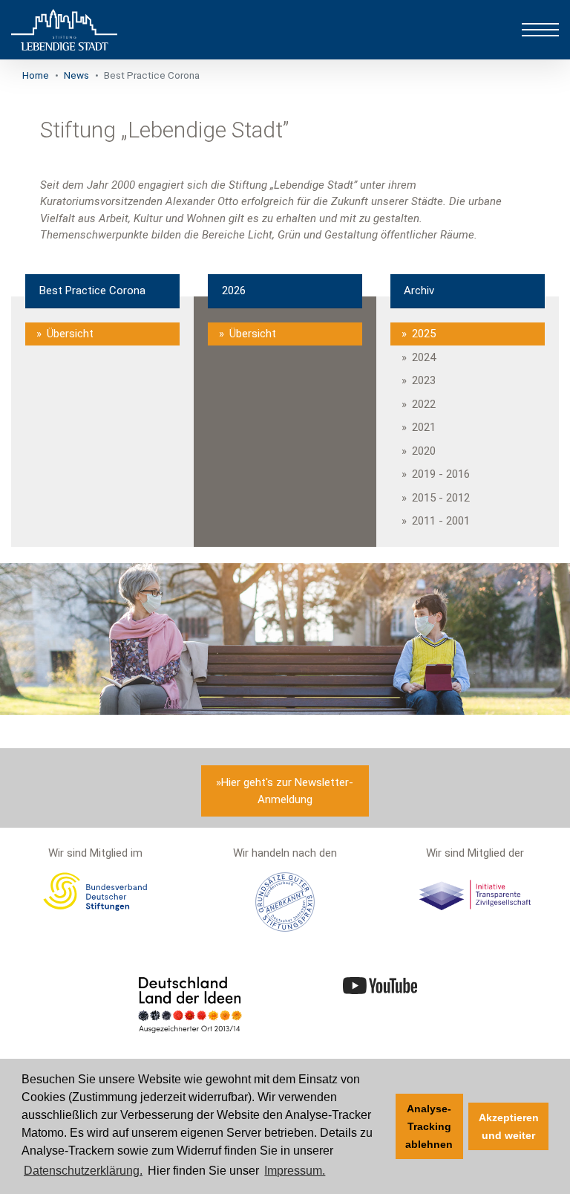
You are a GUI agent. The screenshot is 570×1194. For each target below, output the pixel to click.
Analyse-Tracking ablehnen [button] (429, 1126)
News (76, 75)
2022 (424, 404)
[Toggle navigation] (540, 29)
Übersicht (70, 333)
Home (35, 75)
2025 (424, 333)
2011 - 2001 (441, 521)
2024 (424, 357)
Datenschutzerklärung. (83, 1170)
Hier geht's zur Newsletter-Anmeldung (287, 791)
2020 (424, 451)
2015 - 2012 (441, 497)
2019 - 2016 (441, 474)
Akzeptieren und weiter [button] (509, 1126)
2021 (424, 427)
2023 (424, 380)
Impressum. (294, 1170)
